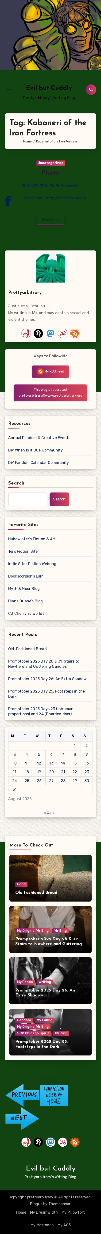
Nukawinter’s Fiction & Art (32, 539)
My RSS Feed (54, 371)
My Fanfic (25, 982)
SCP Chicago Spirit (33, 1033)
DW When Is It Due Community (35, 450)
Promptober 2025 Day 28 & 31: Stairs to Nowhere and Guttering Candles (43, 664)
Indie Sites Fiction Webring (32, 564)
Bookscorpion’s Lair (25, 576)
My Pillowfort (73, 1212)
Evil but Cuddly (49, 88)
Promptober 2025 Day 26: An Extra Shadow (47, 679)
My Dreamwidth (44, 1212)
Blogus (36, 1204)
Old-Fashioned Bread (27, 649)
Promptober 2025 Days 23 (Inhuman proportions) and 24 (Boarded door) (41, 711)
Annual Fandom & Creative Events (39, 438)
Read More (50, 220)
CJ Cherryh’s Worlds (26, 613)
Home (21, 1212)
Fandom (24, 1020)
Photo (50, 173)
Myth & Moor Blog (24, 588)
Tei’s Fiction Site (23, 551)
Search (16, 483)
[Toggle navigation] (8, 89)
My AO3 (64, 1225)
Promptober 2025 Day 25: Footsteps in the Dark (46, 694)
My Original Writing (33, 931)
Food (21, 884)
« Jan (49, 812)
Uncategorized (50, 163)
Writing (60, 931)
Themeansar (59, 1204)
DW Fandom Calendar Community (38, 462)
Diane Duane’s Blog (25, 601)
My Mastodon (42, 1225)
